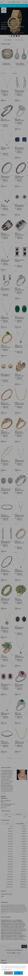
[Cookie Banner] (14, 970)
